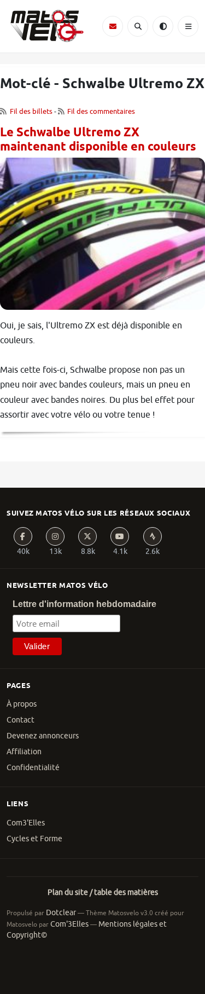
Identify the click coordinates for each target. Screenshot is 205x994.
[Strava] (152, 536)
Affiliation (24, 751)
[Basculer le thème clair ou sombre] (163, 26)
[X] (87, 536)
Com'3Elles (69, 924)
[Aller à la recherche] (137, 26)
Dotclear (61, 912)
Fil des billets (31, 111)
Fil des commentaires (101, 111)
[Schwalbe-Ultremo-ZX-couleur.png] (102, 237)
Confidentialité (33, 767)
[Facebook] (23, 536)
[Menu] (188, 26)
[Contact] (112, 26)
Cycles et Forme (34, 838)
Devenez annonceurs (43, 736)
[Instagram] (55, 536)
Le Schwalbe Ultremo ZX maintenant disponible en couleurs (98, 140)
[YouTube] (119, 536)
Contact (20, 720)
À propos (22, 704)
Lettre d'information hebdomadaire (84, 604)
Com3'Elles (26, 823)
